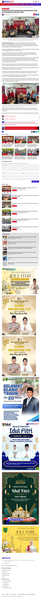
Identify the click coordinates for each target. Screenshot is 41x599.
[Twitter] (34, 132)
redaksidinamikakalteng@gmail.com (10, 565)
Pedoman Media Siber (31, 594)
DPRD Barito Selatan (5, 575)
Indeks (3, 594)
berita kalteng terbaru (24, 122)
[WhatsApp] (38, 132)
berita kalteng (15, 122)
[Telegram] (36, 132)
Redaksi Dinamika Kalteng (8, 14)
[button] (33, 1)
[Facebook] (32, 132)
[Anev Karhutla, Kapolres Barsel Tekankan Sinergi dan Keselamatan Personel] (33, 139)
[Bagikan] (38, 15)
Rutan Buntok (5, 124)
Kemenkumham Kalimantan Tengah (9, 123)
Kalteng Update (32, 122)
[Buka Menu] (36, 1)
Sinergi (11, 124)
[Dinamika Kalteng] (8, 2)
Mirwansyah (26, 123)
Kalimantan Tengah (5, 573)
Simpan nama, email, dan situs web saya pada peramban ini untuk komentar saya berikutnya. (20, 178)
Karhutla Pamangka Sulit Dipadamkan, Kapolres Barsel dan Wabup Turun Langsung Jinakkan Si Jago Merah (20, 157)
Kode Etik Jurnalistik (21, 594)
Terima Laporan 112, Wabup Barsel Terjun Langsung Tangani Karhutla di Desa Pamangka (32, 157)
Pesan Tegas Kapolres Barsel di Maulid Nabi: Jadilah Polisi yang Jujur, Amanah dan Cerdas (20, 145)
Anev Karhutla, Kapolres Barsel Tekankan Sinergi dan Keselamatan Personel (32, 145)
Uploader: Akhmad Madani (10, 119)
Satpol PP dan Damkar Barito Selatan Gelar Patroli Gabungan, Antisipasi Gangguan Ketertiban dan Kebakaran (22, 253)
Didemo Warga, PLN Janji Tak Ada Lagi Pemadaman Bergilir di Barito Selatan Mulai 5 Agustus (22, 263)
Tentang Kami (13, 594)
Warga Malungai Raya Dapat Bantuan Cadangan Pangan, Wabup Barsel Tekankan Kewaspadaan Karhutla (7, 157)
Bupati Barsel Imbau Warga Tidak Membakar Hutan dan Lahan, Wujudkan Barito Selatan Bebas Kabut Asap (22, 237)
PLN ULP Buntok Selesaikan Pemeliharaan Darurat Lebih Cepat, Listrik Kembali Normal (23, 258)
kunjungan (20, 123)
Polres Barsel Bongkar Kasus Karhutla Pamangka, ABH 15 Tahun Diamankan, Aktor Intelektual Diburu (7, 145)
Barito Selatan (8, 122)
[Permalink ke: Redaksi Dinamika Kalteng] (3, 15)
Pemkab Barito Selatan (5, 8)
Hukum (3, 576)
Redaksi (7, 594)
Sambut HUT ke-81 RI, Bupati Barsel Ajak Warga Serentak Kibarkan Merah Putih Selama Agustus (22, 243)
